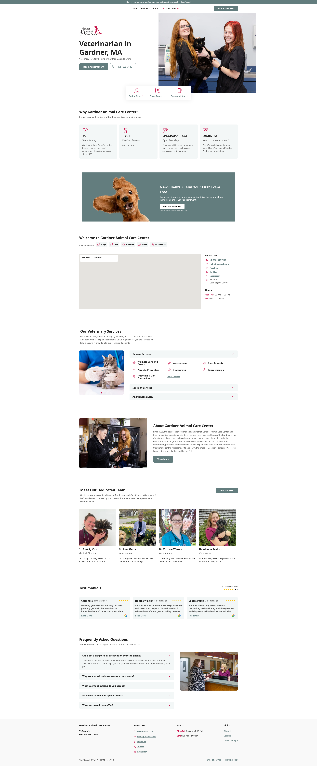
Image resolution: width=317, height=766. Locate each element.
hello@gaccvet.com (146, 736)
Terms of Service (213, 760)
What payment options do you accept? (103, 685)
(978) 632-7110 (124, 66)
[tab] (101, 392)
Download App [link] (231, 740)
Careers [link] (227, 735)
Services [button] (144, 8)
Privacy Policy (231, 760)
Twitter (140, 746)
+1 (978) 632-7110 (145, 731)
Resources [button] (171, 8)
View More (163, 459)
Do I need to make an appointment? (102, 695)
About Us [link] (228, 731)
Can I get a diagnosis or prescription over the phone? (111, 655)
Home (134, 8)
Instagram (142, 751)
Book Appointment (226, 8)
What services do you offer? (97, 705)
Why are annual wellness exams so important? (108, 676)
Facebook (141, 741)
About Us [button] (157, 8)
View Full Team (226, 490)
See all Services (173, 377)
